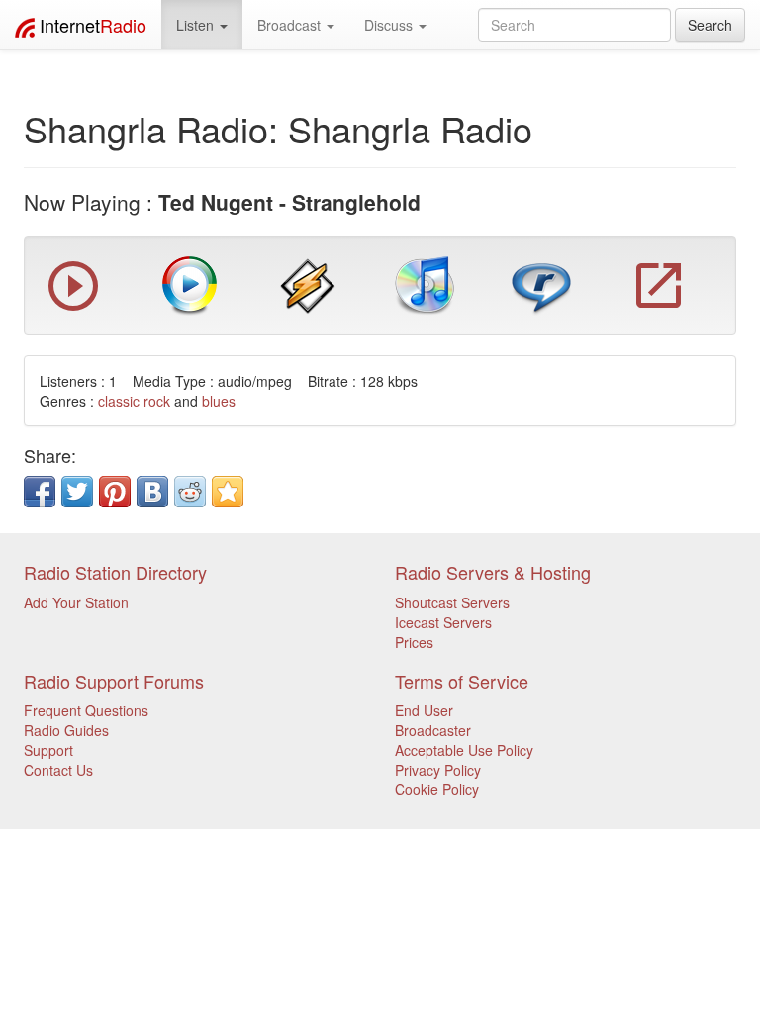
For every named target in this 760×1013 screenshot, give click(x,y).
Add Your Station (76, 602)
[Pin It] (115, 491)
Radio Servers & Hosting (493, 572)
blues (219, 401)
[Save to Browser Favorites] (227, 491)
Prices (414, 642)
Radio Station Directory (115, 572)
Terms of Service (461, 680)
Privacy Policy (438, 770)
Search (710, 25)
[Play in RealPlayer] (541, 284)
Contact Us (58, 770)
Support (48, 750)
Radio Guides (66, 730)
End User (424, 710)
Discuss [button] (390, 25)
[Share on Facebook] (39, 491)
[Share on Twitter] (77, 491)
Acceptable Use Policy (464, 750)
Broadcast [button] (291, 25)
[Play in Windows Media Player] (190, 284)
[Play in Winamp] (307, 284)
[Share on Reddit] (190, 491)
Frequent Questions (86, 710)
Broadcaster (433, 730)
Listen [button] (197, 25)
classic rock (134, 401)
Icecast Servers (443, 622)
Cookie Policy (437, 789)
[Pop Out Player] (73, 306)
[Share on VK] (152, 491)
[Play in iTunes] (424, 284)
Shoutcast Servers (452, 602)
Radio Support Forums (114, 680)
